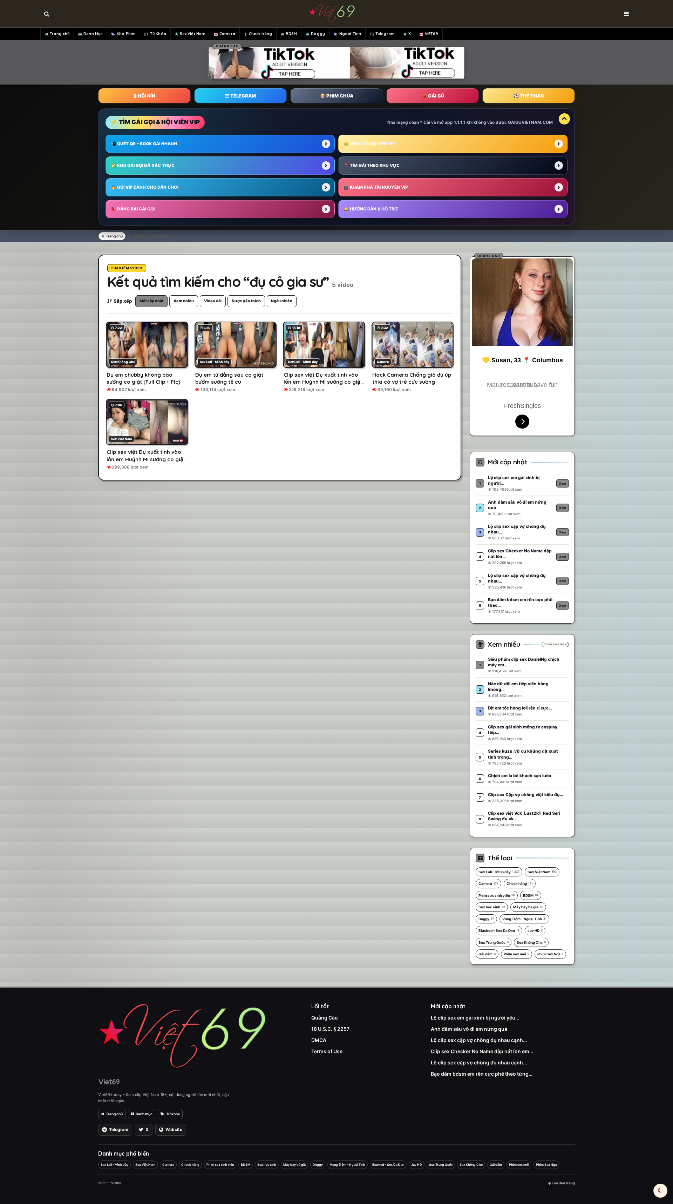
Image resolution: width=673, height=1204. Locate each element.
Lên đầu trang (563, 1183)
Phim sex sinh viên (496, 895)
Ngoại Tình (350, 33)
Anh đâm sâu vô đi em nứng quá (469, 1029)
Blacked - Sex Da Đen (498, 930)
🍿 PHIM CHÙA (336, 96)
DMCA (318, 1040)
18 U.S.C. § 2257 (330, 1029)
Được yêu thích (246, 300)
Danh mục (144, 1114)
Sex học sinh (491, 907)
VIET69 (431, 33)
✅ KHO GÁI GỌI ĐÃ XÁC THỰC (143, 165)
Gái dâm (487, 954)
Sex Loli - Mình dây (498, 872)
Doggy (318, 33)
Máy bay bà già (528, 907)
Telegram (385, 33)
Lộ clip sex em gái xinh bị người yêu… (475, 1018)
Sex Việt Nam (192, 33)
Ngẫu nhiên (281, 300)
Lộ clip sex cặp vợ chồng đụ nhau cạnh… (479, 1040)
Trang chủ (59, 33)
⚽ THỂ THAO (528, 96)
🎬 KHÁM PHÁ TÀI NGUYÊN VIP (376, 187)
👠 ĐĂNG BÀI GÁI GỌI (133, 208)
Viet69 (109, 1082)
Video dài (213, 300)
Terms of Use (326, 1051)
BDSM (291, 33)
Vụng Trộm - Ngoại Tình (524, 919)
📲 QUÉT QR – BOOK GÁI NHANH (144, 143)
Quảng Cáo (324, 1018)
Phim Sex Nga (550, 954)
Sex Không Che (531, 942)
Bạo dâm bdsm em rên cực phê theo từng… (481, 1074)
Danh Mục (92, 33)
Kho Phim (126, 33)
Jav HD (535, 930)
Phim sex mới (516, 954)
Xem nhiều (184, 300)
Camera (227, 33)
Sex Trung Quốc (493, 942)
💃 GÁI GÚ (432, 96)
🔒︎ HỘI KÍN (144, 96)
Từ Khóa (158, 33)
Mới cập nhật (151, 300)
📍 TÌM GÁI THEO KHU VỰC (372, 165)
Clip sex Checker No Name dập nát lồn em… (482, 1051)
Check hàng (260, 33)
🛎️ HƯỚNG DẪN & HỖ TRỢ (371, 208)
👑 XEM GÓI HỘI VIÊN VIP (369, 143)
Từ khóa (173, 1114)
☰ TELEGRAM (240, 96)
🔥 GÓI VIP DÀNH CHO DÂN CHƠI (144, 187)
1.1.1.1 (459, 122)
